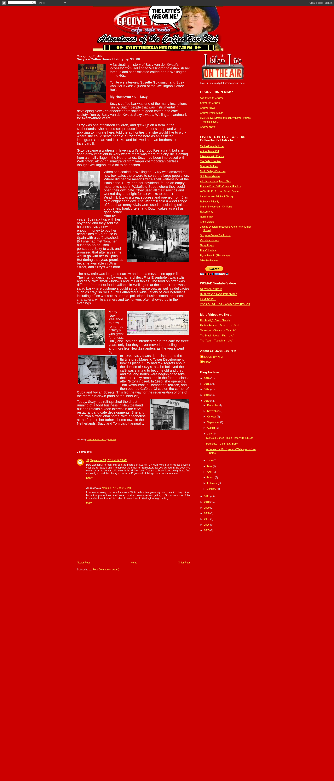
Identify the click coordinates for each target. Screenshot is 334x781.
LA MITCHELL (208, 299)
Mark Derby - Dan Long (213, 171)
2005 (207, 530)
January (212, 488)
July (210, 433)
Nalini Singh (206, 216)
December (213, 405)
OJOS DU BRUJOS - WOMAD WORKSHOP (225, 304)
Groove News (207, 107)
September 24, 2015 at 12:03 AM (108, 460)
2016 (207, 378)
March (211, 477)
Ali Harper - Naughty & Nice (215, 181)
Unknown (206, 361)
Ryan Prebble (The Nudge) (215, 255)
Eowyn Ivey (206, 211)
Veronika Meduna (209, 240)
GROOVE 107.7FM (212, 356)
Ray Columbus (208, 250)
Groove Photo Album (211, 112)
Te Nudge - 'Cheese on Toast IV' (218, 330)
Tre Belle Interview (210, 161)
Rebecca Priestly (209, 201)
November (213, 411)
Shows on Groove (210, 102)
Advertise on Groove (211, 97)
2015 (207, 383)
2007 (207, 519)
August (211, 427)
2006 (207, 524)
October (212, 416)
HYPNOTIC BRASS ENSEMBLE (218, 294)
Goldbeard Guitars (210, 176)
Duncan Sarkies (209, 166)
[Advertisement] (211, 594)
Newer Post (83, 562)
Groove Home (208, 126)
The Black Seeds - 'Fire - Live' (217, 335)
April (210, 471)
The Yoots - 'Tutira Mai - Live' (216, 340)
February (212, 483)
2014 (207, 389)
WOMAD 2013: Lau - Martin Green (219, 191)
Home (134, 562)
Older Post (184, 562)
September (213, 422)
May (210, 466)
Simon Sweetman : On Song (216, 206)
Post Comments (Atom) (106, 569)
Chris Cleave (207, 221)
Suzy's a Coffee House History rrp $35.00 (229, 437)
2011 (207, 496)
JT (87, 460)
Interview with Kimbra (212, 156)
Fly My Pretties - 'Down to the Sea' (219, 325)
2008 (207, 513)
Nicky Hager (207, 245)
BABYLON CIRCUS (211, 289)
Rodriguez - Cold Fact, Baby (222, 443)
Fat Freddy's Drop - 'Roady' (215, 320)
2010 (207, 502)
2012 (207, 400)
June (210, 460)
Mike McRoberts (209, 260)
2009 (207, 507)
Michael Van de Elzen (212, 146)
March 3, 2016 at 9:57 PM (116, 488)
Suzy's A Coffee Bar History (215, 235)
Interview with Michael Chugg (216, 196)
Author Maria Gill (209, 151)
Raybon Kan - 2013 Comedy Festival (220, 186)
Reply (89, 477)
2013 (207, 395)
